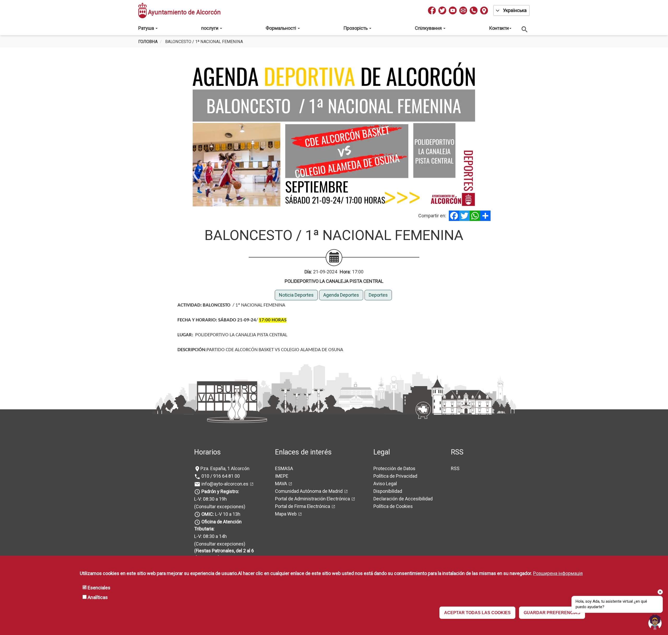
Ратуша (146, 28)
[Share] (485, 216)
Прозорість (356, 28)
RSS (455, 468)
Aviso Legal (385, 483)
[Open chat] (655, 622)
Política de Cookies (393, 506)
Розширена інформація (558, 573)
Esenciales (99, 587)
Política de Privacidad (395, 476)
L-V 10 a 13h (220, 514)
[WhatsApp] (475, 216)
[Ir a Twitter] (442, 10)
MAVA (281, 483)
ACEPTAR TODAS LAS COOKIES (477, 612)
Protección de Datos (394, 468)
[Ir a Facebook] (432, 10)
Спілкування (429, 28)
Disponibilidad (387, 491)
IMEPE (281, 476)
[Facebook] (454, 216)
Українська (515, 10)
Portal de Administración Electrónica (312, 498)
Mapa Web (286, 514)
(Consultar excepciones (219, 506)
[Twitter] (464, 216)
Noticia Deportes (296, 295)
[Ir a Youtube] (453, 10)
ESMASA (284, 468)
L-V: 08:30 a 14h (210, 536)
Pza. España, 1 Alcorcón (224, 468)
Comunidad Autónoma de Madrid (309, 491)
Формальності (281, 28)
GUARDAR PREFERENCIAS (552, 612)
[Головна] (142, 10)
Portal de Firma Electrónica (302, 506)
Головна (148, 41)
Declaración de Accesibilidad (403, 498)
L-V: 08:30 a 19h (210, 499)
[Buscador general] (525, 29)
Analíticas (98, 597)
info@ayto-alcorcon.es (224, 484)
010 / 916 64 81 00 (220, 476)
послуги (210, 28)
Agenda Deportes (341, 295)
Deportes (378, 295)
